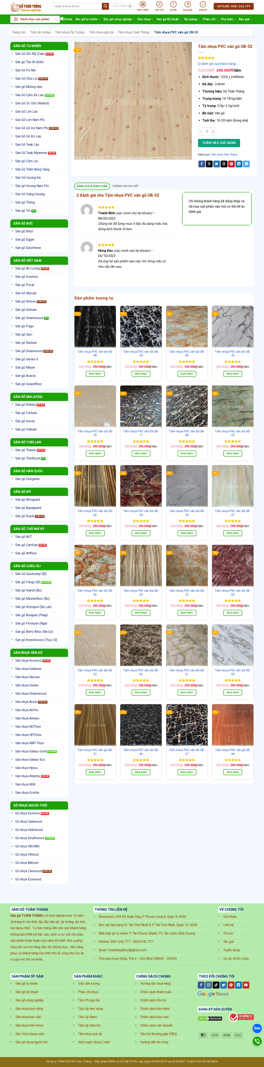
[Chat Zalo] (257, 1028)
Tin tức (228, 933)
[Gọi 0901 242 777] (257, 1041)
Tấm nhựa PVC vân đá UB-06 (141, 672)
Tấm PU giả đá (88, 1000)
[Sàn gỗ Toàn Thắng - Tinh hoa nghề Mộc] (28, 7)
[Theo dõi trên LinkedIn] (238, 985)
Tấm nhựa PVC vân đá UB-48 (95, 353)
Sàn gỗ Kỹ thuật (168, 19)
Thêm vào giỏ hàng (219, 143)
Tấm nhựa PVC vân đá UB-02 (233, 592)
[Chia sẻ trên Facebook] (201, 164)
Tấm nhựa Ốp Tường (69, 32)
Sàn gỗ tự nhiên (86, 19)
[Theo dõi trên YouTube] (246, 985)
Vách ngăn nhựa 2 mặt (94, 1042)
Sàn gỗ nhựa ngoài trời (31, 1042)
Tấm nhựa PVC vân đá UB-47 (233, 513)
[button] (35, 19)
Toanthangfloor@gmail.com (127, 950)
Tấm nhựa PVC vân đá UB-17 (141, 433)
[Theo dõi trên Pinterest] (231, 985)
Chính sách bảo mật (154, 1017)
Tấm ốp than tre (89, 1025)
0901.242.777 (120, 942)
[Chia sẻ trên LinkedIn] (239, 164)
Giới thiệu (230, 917)
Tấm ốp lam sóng (90, 1009)
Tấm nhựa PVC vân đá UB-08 (187, 433)
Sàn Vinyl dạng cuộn (29, 1034)
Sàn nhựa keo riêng (29, 1009)
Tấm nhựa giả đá (101, 32)
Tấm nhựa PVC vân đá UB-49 (141, 752)
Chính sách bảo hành (155, 1009)
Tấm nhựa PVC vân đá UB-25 (141, 592)
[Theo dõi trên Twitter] (223, 985)
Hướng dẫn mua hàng (155, 983)
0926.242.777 (143, 942)
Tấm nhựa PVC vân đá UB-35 (233, 353)
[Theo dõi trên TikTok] (216, 985)
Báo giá (244, 19)
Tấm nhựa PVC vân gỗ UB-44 (233, 752)
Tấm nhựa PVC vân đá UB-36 (95, 592)
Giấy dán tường (89, 983)
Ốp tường (190, 19)
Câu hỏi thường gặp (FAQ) (158, 1034)
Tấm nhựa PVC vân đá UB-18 (187, 513)
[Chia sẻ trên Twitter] (216, 164)
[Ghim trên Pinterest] (231, 164)
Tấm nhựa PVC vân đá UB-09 (233, 672)
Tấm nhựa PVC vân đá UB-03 (233, 433)
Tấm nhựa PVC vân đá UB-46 (187, 353)
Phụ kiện (227, 19)
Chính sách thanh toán (155, 992)
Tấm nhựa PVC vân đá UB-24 (141, 353)
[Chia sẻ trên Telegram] (246, 164)
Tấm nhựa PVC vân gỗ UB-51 (95, 752)
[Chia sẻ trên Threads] (224, 164)
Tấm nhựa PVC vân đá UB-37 (187, 752)
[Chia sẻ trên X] (209, 164)
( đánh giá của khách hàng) (217, 64)
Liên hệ (228, 925)
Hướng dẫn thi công (154, 1042)
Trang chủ (19, 32)
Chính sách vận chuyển (156, 1025)
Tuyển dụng (231, 950)
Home (68, 19)
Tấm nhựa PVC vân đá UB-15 (95, 433)
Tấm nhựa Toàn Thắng (133, 32)
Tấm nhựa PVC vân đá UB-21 (187, 672)
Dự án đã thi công (236, 959)
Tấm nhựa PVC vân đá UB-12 (187, 592)
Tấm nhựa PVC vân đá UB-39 (141, 513)
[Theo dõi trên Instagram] (208, 985)
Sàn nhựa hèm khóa (29, 1025)
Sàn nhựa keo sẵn (28, 1017)
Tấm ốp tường (40, 32)
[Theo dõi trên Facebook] (201, 985)
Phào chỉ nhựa (88, 992)
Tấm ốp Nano (87, 1017)
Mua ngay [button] (95, 373)
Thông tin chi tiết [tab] (125, 186)
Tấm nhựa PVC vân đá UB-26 (95, 513)
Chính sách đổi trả (153, 1000)
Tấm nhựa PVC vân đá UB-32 (95, 672)
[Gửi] (105, 6)
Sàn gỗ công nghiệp (117, 19)
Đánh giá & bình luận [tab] (92, 186)
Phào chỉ (209, 19)
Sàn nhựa (144, 19)
